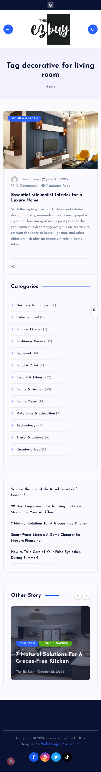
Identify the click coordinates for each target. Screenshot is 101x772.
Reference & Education (36, 413)
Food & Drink (27, 365)
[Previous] (78, 595)
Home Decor (27, 401)
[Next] (86, 595)
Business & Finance (32, 305)
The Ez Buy (29, 179)
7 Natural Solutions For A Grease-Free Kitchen (49, 523)
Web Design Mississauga (61, 744)
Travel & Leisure (30, 437)
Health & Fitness (30, 377)
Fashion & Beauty (31, 341)
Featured (24, 353)
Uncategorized (29, 449)
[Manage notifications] (11, 761)
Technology (26, 425)
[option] (50, 643)
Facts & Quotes (29, 329)
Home (50, 87)
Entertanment (28, 317)
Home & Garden (25, 118)
